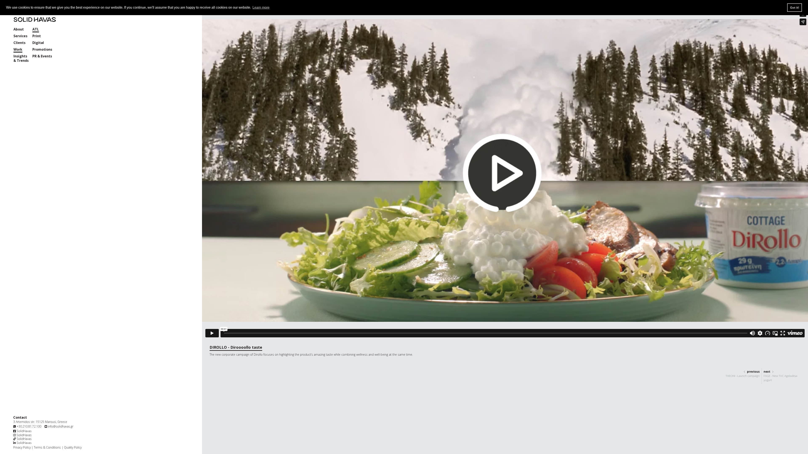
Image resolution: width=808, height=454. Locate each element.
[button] (20, 36)
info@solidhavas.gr (60, 426)
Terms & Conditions (47, 447)
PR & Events (42, 56)
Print (36, 36)
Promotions (42, 49)
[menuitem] (18, 29)
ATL (35, 29)
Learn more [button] (261, 7)
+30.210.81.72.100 (29, 426)
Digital (38, 43)
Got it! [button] (794, 7)
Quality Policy (72, 447)
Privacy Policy (22, 447)
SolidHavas (24, 431)
